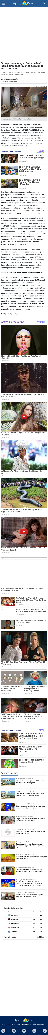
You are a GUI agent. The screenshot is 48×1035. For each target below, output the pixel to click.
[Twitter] (45, 1031)
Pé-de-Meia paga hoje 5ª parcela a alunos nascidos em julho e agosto (30, 782)
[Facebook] (3, 1031)
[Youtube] (24, 1031)
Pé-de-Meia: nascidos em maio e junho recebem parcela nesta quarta (29, 895)
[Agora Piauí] (23, 3)
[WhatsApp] (34, 1031)
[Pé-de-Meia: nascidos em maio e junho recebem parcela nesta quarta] (8, 896)
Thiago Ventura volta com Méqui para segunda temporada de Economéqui (29, 870)
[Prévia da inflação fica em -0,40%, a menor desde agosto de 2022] (8, 833)
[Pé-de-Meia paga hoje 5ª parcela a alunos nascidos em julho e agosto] (8, 782)
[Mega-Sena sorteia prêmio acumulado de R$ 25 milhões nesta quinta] (8, 820)
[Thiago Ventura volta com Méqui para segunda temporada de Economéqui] (8, 871)
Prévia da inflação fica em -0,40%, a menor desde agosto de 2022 (31, 832)
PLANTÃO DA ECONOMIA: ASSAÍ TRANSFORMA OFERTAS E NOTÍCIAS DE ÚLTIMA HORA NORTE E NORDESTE (30, 884)
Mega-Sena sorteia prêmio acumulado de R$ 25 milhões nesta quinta (30, 820)
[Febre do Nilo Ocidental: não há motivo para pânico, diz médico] (8, 858)
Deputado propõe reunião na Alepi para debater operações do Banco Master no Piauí (30, 846)
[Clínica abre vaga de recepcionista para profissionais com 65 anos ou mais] (8, 795)
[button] (3, 3)
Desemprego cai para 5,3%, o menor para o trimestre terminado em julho (31, 807)
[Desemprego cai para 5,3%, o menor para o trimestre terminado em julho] (8, 807)
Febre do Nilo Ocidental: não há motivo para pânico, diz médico (31, 857)
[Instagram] (14, 1031)
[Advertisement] (24, 34)
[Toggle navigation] (44, 3)
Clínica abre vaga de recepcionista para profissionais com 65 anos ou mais (30, 794)
